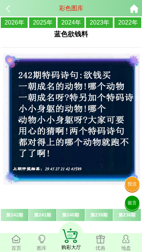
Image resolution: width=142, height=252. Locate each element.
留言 (132, 203)
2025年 (43, 22)
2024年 (71, 22)
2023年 (99, 22)
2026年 (14, 22)
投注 (132, 184)
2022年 (128, 22)
